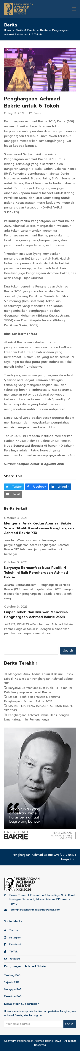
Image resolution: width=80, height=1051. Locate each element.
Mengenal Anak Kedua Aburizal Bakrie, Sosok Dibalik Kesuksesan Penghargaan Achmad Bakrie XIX (39, 528)
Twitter (13, 931)
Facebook (15, 944)
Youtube (14, 959)
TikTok (13, 952)
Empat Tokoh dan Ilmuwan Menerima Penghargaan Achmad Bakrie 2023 (36, 614)
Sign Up (69, 1023)
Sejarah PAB (11, 982)
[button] (74, 8)
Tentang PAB (12, 975)
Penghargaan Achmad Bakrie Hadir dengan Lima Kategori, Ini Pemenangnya (36, 717)
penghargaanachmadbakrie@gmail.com (35, 910)
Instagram (14, 938)
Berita (37, 113)
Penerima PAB (13, 996)
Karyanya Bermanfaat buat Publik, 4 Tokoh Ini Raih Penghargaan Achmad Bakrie (36, 572)
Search (68, 651)
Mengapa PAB (13, 989)
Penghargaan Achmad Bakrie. (35, 1041)
